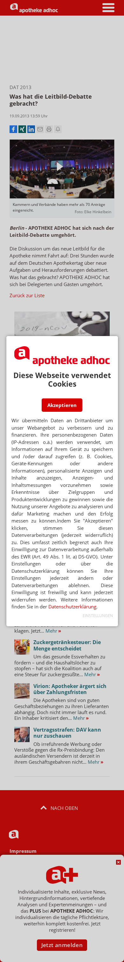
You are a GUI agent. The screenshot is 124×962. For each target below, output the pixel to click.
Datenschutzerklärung (72, 606)
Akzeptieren (62, 405)
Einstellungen (98, 615)
